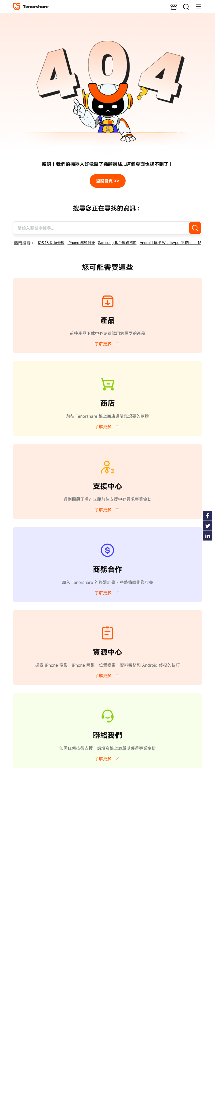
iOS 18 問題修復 (51, 242)
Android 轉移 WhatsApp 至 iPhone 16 (170, 242)
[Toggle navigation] (196, 6)
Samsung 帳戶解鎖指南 (117, 242)
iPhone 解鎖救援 (81, 242)
